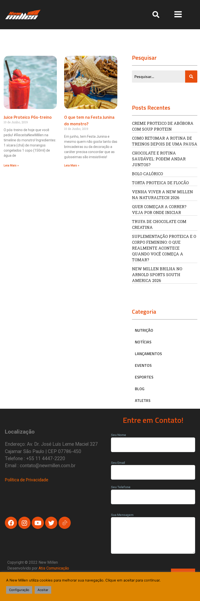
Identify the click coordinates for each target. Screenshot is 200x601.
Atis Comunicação (54, 568)
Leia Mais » (11, 165)
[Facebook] (11, 523)
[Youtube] (38, 523)
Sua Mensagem (122, 515)
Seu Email (118, 463)
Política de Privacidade (26, 479)
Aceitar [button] (43, 590)
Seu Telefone (120, 487)
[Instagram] (24, 523)
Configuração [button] (19, 590)
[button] (178, 14)
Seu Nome (118, 435)
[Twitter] (51, 523)
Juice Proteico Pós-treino (28, 117)
